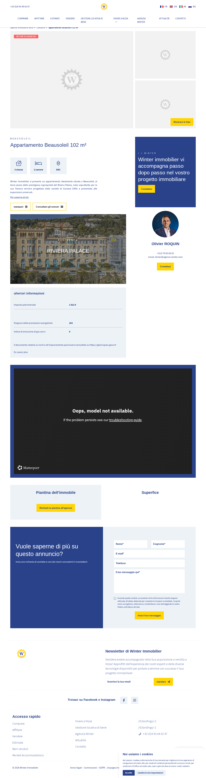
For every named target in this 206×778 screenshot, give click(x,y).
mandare (161, 681)
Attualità (164, 18)
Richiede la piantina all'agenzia (56, 508)
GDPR (102, 767)
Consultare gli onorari (47, 206)
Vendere (70, 18)
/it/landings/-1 (147, 727)
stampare (18, 206)
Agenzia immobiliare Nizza (21, 27)
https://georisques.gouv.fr (103, 344)
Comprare (22, 18)
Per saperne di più (19, 197)
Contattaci (146, 188)
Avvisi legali (76, 767)
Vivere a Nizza (83, 721)
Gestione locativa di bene (92, 20)
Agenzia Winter (141, 20)
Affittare (39, 18)
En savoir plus (21, 352)
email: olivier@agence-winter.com (165, 257)
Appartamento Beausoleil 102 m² (64, 27)
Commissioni (90, 767)
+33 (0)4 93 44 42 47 (20, 6)
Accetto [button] (128, 772)
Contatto (180, 18)
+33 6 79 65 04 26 (165, 253)
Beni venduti (20, 749)
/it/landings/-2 (147, 721)
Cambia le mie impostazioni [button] (150, 772)
